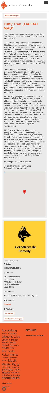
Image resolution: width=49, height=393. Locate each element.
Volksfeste (7, 375)
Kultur (5, 354)
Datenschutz (7, 383)
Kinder (5, 347)
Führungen (14, 345)
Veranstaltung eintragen (34, 335)
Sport (17, 369)
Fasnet (5, 342)
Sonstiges (7, 369)
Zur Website (9, 313)
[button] (4, 389)
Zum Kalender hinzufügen (13, 319)
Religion (8, 367)
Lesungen (5, 357)
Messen (13, 357)
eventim (23, 168)
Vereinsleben (15, 372)
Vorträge (16, 375)
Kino (12, 348)
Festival (5, 345)
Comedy (7, 304)
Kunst (14, 354)
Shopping (15, 367)
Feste (13, 342)
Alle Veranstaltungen (12, 16)
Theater (6, 372)
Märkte (6, 364)
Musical (4, 360)
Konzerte (8, 351)
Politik (3, 367)
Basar (4, 333)
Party (15, 364)
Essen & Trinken (10, 340)
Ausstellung (9, 330)
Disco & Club (11, 336)
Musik (12, 360)
